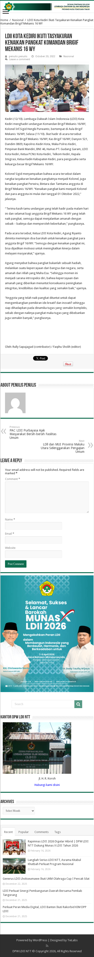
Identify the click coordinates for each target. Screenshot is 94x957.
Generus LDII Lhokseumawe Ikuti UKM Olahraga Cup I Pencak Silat (46, 878)
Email (9, 533)
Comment (12, 479)
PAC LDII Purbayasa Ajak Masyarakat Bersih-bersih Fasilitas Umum (33, 432)
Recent (8, 832)
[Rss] (47, 946)
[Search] (78, 704)
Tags (57, 832)
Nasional (18, 20)
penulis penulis (18, 56)
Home (4, 20)
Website (10, 548)
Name (10, 519)
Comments (41, 832)
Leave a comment (19, 59)
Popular (23, 832)
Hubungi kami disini (47, 785)
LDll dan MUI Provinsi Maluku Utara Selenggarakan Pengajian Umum (62, 446)
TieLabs (72, 940)
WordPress (40, 940)
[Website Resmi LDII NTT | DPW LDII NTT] (47, 7)
